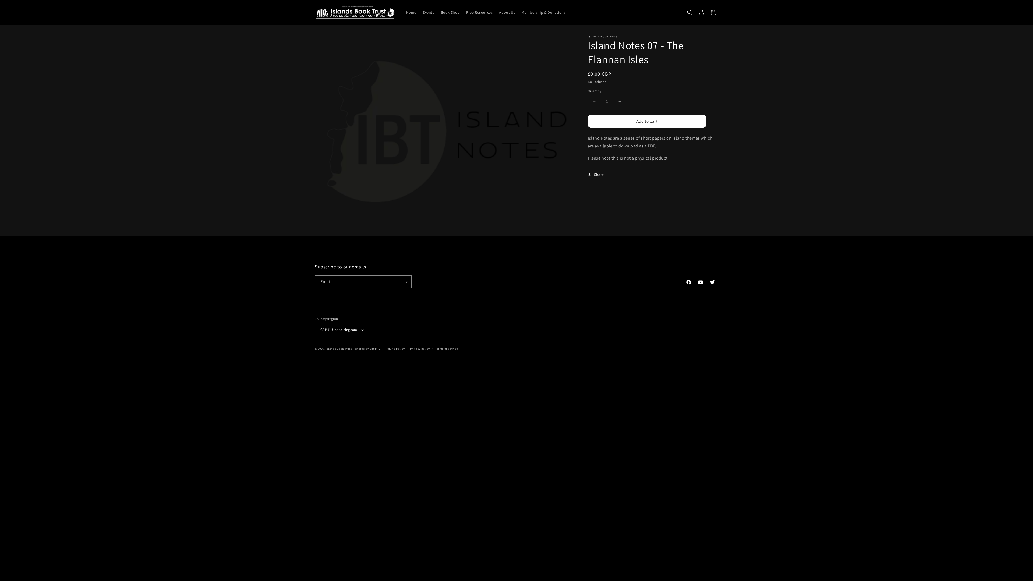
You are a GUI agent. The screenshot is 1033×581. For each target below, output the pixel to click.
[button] (690, 12)
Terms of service (446, 348)
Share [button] (599, 174)
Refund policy (395, 348)
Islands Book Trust (339, 348)
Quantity (594, 91)
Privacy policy (420, 348)
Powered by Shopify (366, 348)
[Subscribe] (405, 281)
